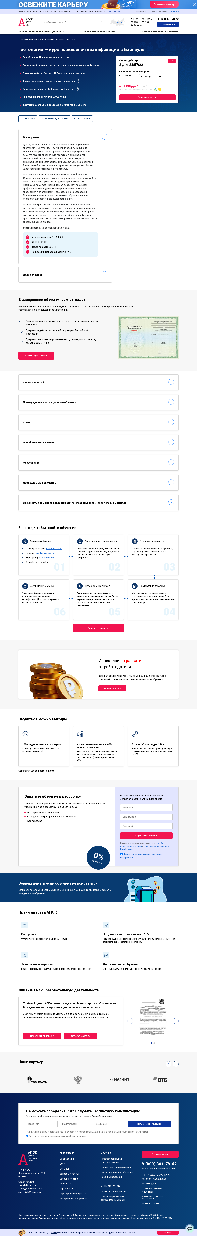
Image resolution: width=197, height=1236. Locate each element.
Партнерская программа (73, 1193)
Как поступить (82, 118)
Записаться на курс (147, 97)
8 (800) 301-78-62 (168, 18)
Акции (53, 11)
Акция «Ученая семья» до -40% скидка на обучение (94, 746)
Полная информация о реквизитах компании (113, 1198)
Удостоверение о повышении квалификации (74, 65)
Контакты (100, 11)
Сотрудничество (84, 11)
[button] (151, 1043)
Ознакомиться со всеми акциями (36, 770)
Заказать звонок (168, 24)
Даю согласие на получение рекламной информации (57, 1136)
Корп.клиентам (66, 11)
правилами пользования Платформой (128, 1131)
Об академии (24, 11)
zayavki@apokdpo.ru (44, 553)
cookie (54, 1232)
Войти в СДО (115, 11)
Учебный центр (24, 40)
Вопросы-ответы (69, 1173)
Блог (35, 11)
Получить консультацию (146, 835)
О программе (28, 118)
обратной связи (46, 557)
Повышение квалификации (98, 31)
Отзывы (44, 11)
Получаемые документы (54, 118)
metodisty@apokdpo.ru (30, 1192)
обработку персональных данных (85, 1131)
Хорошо (168, 1232)
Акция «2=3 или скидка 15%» (148, 744)
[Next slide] (176, 1021)
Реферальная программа (73, 1198)
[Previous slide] (130, 1021)
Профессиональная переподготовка (41, 31)
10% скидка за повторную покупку (41, 744)
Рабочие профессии (111, 1177)
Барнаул (118, 22)
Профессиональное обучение (160, 31)
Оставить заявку (112, 688)
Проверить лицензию (42, 1036)
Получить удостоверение (36, 356)
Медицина (60, 40)
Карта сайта (66, 1188)
